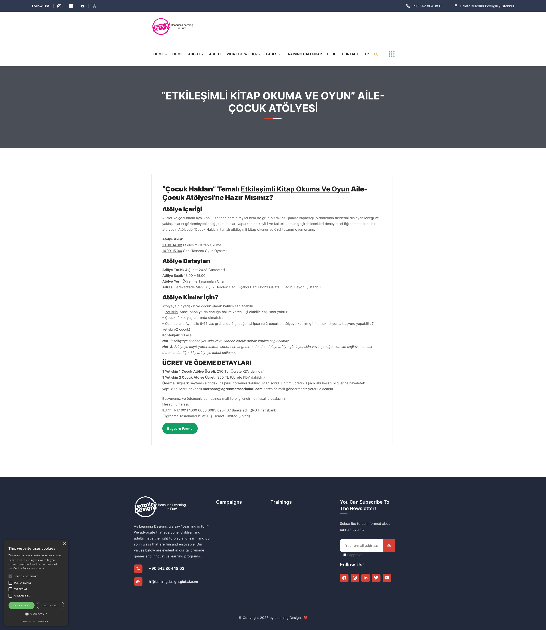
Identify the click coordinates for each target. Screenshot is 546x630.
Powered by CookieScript (36, 621)
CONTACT (350, 54)
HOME (158, 54)
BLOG (332, 54)
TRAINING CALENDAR (304, 54)
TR (366, 54)
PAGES (271, 54)
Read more (37, 568)
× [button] (64, 543)
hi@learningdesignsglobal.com (173, 581)
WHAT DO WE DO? (242, 54)
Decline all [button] (50, 605)
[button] (376, 54)
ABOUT (194, 54)
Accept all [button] (22, 605)
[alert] (36, 583)
